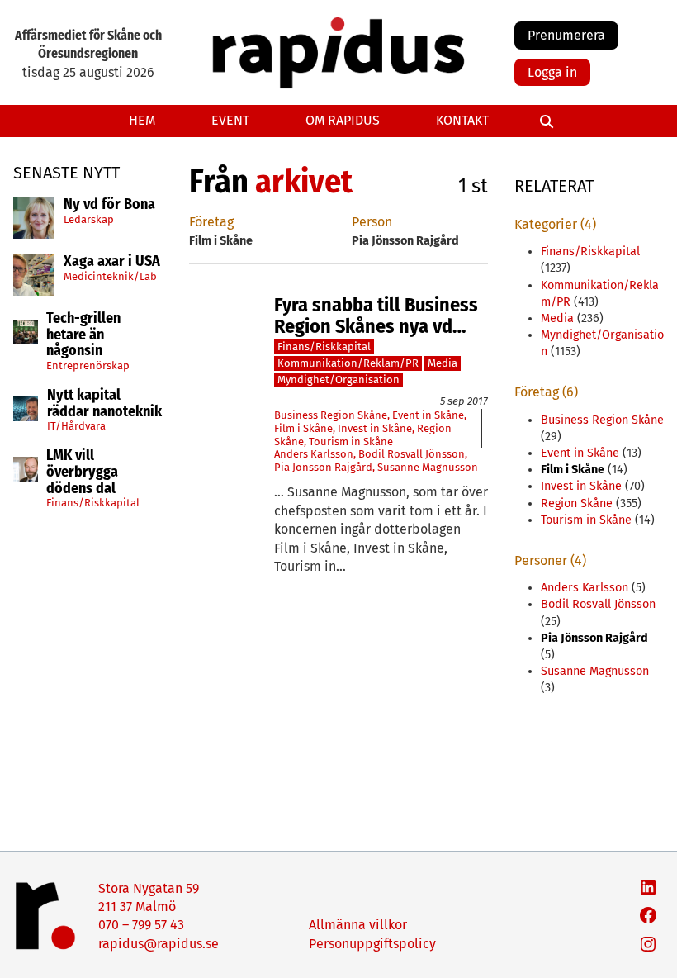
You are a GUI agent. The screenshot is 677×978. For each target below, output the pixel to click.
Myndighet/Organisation (338, 379)
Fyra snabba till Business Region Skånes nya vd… (376, 316)
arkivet (304, 182)
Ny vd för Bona (109, 205)
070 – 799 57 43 (141, 925)
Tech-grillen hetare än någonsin (83, 335)
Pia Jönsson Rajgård (323, 467)
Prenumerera (566, 35)
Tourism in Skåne (351, 441)
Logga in (552, 72)
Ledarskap (89, 219)
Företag (211, 222)
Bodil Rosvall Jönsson (411, 454)
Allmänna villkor (358, 925)
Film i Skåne (303, 428)
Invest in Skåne (375, 428)
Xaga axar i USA (112, 262)
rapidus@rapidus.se (158, 944)
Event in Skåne (428, 415)
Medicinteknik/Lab (110, 276)
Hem (142, 120)
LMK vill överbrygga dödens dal (82, 472)
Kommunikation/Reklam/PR (348, 363)
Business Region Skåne (330, 415)
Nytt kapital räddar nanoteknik (104, 403)
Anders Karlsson (313, 454)
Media (442, 363)
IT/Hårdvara (76, 426)
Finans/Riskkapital (93, 502)
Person (372, 222)
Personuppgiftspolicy (372, 944)
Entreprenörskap (88, 365)
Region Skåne (577, 503)
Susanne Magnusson (427, 467)
